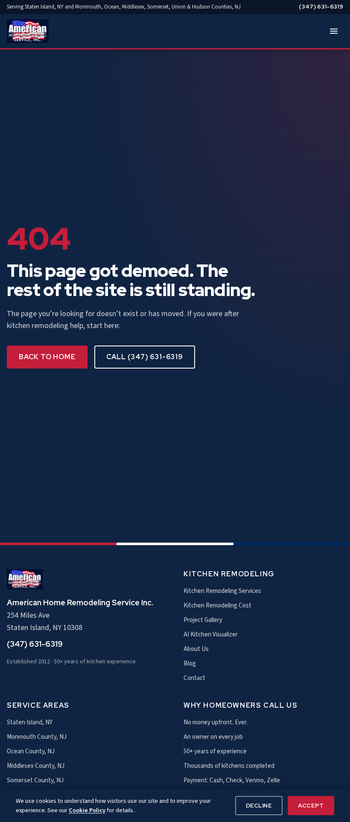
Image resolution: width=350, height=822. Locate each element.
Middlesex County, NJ (35, 765)
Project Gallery (203, 620)
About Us (196, 649)
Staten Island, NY (29, 722)
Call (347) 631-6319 (144, 356)
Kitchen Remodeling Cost (217, 605)
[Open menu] (333, 31)
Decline (259, 805)
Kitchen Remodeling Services (222, 591)
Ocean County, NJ (31, 751)
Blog (190, 663)
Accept (311, 805)
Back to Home (47, 356)
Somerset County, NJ (35, 780)
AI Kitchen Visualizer (211, 634)
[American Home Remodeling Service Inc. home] (28, 31)
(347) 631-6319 (321, 6)
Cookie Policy (87, 810)
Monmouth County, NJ (37, 736)
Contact (194, 678)
